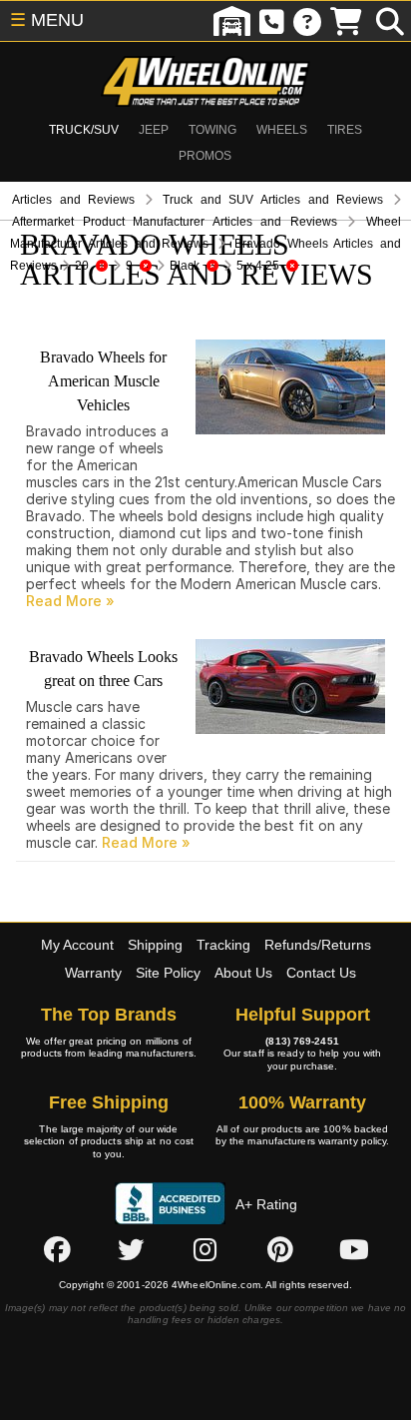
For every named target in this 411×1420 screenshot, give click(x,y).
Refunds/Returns (317, 945)
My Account (77, 945)
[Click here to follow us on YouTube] (354, 1249)
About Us (243, 973)
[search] (390, 21)
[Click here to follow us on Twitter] (131, 1249)
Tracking (223, 945)
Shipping (155, 945)
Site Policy (168, 973)
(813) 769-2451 (301, 1041)
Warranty (93, 973)
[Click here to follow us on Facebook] (57, 1249)
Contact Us (321, 973)
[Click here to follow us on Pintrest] (280, 1249)
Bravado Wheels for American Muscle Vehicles (103, 381)
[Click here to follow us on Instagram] (205, 1249)
